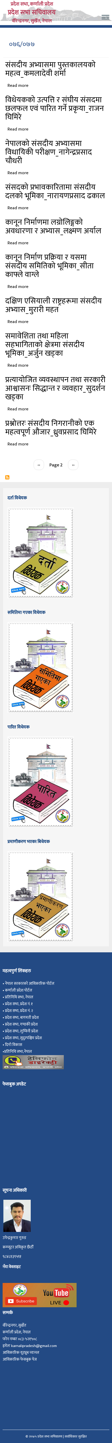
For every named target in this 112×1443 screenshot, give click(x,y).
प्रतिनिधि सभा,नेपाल (18, 1051)
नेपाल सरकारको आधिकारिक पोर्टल (29, 983)
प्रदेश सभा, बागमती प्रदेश (22, 1017)
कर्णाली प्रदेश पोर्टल (18, 990)
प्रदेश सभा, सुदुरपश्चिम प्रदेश (24, 1038)
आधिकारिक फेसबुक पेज (20, 1359)
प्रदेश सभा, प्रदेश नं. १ (19, 1004)
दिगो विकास (14, 1045)
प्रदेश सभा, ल (14, 1031)
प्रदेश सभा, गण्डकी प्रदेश (22, 1024)
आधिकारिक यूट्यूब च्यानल (21, 1352)
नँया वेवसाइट (12, 1267)
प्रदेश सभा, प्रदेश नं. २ (20, 1011)
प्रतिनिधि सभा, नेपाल (19, 997)
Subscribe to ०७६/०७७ (7, 477)
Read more (18, 85)
